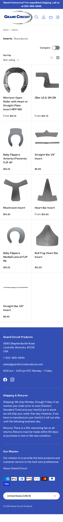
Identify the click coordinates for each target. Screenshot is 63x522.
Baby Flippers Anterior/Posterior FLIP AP (15, 158)
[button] (50, 17)
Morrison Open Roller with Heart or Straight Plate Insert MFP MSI (15, 103)
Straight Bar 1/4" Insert (45, 156)
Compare (45, 47)
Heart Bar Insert (45, 207)
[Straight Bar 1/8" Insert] (15, 288)
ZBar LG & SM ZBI (45, 97)
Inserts (15, 30)
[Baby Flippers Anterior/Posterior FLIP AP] (15, 137)
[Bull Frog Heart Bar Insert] (47, 235)
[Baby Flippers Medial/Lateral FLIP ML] (15, 235)
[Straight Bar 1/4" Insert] (47, 137)
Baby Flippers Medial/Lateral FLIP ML (15, 257)
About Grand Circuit (15, 468)
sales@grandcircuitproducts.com (23, 364)
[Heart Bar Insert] (47, 190)
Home (6, 30)
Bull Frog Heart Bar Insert (46, 255)
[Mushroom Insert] (15, 190)
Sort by (7, 55)
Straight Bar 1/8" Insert (13, 308)
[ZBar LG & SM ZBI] (47, 80)
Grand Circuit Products (21, 506)
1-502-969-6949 (14, 357)
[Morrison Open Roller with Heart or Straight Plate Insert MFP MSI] (15, 80)
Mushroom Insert (14, 207)
